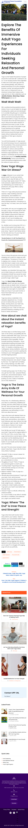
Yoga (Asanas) (15, 619)
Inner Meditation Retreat (8, 760)
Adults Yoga (6, 762)
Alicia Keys (16, 96)
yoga (4, 175)
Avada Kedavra (17, 551)
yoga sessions (6, 557)
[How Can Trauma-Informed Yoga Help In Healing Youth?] (4, 727)
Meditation (11, 680)
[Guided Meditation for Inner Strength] (4, 741)
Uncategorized (17, 680)
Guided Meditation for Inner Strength (17, 739)
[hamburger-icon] (25, 2)
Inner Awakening (7, 758)
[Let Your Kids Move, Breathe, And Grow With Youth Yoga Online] (4, 734)
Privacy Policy (7, 809)
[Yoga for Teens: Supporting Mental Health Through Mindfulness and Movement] (4, 711)
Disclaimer (14, 809)
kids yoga (15, 650)
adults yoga (9, 551)
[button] (14, 564)
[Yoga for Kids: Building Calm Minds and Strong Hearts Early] (4, 720)
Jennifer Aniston (6, 96)
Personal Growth (15, 554)
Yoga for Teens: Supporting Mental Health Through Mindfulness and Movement (16, 711)
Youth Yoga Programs (8, 764)
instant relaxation (6, 554)
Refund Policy (21, 809)
